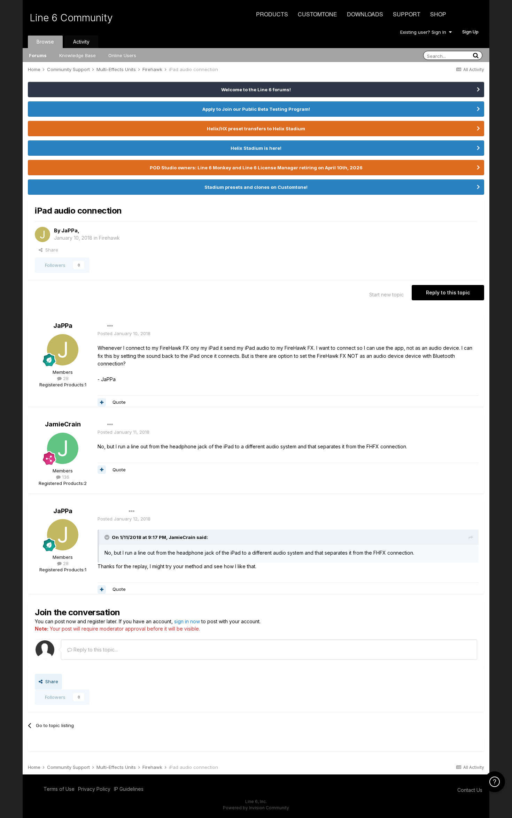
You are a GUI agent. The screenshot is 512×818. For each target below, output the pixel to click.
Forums (38, 55)
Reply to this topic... (95, 650)
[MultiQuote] (102, 402)
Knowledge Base (77, 55)
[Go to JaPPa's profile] (42, 234)
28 (65, 378)
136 (65, 477)
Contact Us (469, 790)
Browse (45, 42)
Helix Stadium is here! (256, 148)
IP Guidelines (128, 789)
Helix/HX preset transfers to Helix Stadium (256, 128)
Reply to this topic (448, 292)
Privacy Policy (94, 789)
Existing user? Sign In (424, 32)
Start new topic (386, 295)
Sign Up (470, 31)
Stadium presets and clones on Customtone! (256, 187)
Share (50, 250)
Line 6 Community (71, 18)
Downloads (365, 14)
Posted (124, 333)
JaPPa (69, 230)
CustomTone (317, 14)
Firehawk (109, 238)
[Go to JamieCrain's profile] (62, 448)
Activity (81, 42)
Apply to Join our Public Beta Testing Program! (256, 109)
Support (406, 14)
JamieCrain (63, 424)
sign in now (187, 621)
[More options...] (110, 326)
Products (272, 14)
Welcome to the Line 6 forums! (256, 89)
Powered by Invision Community (256, 807)
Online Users (122, 55)
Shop (438, 14)
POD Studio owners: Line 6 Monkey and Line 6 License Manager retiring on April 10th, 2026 (256, 167)
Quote (119, 402)
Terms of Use (59, 789)
